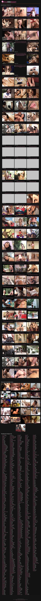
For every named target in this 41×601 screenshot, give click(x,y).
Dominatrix (11, 474)
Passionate (26, 477)
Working (34, 565)
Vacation (34, 535)
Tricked (33, 519)
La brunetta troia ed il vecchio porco (8, 181)
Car (2, 558)
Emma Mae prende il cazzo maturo (20, 146)
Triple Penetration (35, 521)
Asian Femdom (3, 477)
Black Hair (3, 528)
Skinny (26, 587)
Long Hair (18, 545)
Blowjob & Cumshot (4, 532)
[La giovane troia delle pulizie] (8, 151)
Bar (2, 503)
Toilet (33, 508)
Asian (2, 473)
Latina (18, 515)
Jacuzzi (18, 490)
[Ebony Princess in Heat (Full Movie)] (8, 256)
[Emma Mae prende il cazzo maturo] (20, 151)
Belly (2, 512)
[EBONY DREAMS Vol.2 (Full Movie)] (20, 326)
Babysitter (3, 495)
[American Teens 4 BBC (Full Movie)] (8, 268)
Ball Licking (3, 500)
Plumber (26, 497)
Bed (2, 510)
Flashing (11, 531)
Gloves (10, 581)
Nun (25, 449)
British (2, 543)
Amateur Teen (3, 449)
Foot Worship (11, 536)
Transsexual (34, 516)
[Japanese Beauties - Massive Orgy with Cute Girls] (20, 93)
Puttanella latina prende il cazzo (20, 181)
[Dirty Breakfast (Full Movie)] (20, 338)
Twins (33, 525)
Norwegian (26, 447)
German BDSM (11, 561)
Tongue (33, 509)
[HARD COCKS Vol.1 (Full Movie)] (20, 303)
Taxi (33, 484)
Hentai (18, 446)
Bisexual (3, 523)
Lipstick (18, 541)
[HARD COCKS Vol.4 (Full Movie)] (33, 338)
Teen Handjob (34, 489)
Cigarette (3, 572)
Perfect (26, 479)
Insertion (18, 476)
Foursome (11, 539)
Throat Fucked (34, 497)
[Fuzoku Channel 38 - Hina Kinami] (33, 58)
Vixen (33, 543)
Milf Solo (18, 579)
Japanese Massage (19, 497)
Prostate (26, 512)
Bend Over (3, 513)
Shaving (26, 571)
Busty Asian (3, 548)
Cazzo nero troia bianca (8, 158)
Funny (10, 549)
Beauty (3, 508)
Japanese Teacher (19, 499)
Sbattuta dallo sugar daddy (32, 181)
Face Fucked (11, 506)
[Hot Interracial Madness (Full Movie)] (33, 256)
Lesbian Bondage (19, 523)
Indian (18, 473)
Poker (25, 499)
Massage (18, 562)
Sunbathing (34, 470)
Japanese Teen (19, 500)
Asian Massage (3, 480)
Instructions (18, 477)
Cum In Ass (11, 447)
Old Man (26, 457)
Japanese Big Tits (19, 493)
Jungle (18, 506)
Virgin (33, 541)
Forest (10, 538)
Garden (10, 556)
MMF (18, 556)
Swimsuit (34, 476)
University (34, 531)
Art (2, 472)
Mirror (18, 582)
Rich (25, 538)
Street (33, 463)
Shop (25, 579)
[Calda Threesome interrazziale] (33, 151)
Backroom (3, 496)
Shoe (25, 577)
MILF (18, 552)
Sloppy (26, 591)
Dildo (10, 464)
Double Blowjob (11, 476)
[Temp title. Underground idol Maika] (20, 81)
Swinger (34, 477)
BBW (2, 490)
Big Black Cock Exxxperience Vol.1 (8, 123)
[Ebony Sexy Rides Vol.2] (33, 116)
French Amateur (11, 542)
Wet (33, 552)
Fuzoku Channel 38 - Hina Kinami (33, 53)
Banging (3, 502)
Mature (18, 567)
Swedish (34, 473)
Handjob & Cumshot (19, 441)
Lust (17, 551)
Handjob (18, 440)
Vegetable (34, 538)
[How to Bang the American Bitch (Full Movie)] (33, 245)
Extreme (11, 503)
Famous (11, 510)
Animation (3, 467)
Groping (11, 590)
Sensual (26, 564)
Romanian (26, 541)
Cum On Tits (11, 453)
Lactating (18, 512)
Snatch (33, 437)
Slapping (26, 589)
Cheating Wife (3, 566)
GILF (10, 551)
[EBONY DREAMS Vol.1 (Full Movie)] (33, 315)
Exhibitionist (11, 499)
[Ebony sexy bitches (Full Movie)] (8, 233)
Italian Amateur (19, 483)
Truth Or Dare (34, 522)
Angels (3, 466)
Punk (25, 519)
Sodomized (34, 441)
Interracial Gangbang (19, 480)
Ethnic (10, 495)
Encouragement (11, 493)
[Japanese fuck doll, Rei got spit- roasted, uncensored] (20, 35)
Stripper (34, 464)
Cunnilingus (11, 456)
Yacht (33, 568)
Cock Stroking (3, 581)
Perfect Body (26, 480)
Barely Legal (3, 505)
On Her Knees (26, 459)
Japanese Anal (19, 492)
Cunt (10, 457)
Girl (10, 575)
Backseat (3, 497)
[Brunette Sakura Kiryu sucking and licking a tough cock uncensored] (33, 128)
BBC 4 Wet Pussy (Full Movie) (8, 216)
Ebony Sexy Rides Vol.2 (33, 111)
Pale (25, 472)
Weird (33, 551)
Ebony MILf (11, 489)
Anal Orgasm (3, 462)
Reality (26, 531)
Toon (33, 510)
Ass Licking (3, 483)
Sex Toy (26, 568)
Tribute (33, 518)
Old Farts (26, 456)
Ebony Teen (11, 490)
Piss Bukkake (26, 490)
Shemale (26, 572)
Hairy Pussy (18, 438)
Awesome (3, 489)
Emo (10, 492)
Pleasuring (26, 495)
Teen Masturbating (35, 490)
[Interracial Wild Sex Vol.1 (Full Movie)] (20, 221)
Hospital (18, 461)
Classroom (3, 574)
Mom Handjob (19, 589)
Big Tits (3, 520)
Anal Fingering (3, 459)
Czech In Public (11, 460)
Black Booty (3, 526)
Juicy (18, 505)
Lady (18, 513)
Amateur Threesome (4, 450)
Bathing (3, 506)
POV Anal (26, 469)
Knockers (18, 509)
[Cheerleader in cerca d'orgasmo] (8, 175)
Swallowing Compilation (35, 472)
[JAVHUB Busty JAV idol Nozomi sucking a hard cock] (8, 116)
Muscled (26, 437)
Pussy (25, 520)
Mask (18, 561)
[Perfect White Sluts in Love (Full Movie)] (33, 280)
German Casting (11, 562)
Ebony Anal (11, 487)
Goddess (11, 582)
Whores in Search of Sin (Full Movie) (8, 321)
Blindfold (3, 529)
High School (18, 450)
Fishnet (10, 529)
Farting (10, 512)
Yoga (33, 569)
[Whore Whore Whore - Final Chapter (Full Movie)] (8, 338)
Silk (25, 584)
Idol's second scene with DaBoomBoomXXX (20, 41)
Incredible (18, 472)
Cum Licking (11, 450)
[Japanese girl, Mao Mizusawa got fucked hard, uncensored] (20, 23)
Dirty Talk (11, 467)
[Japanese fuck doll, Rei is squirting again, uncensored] (8, 11)
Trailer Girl (34, 513)
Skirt (25, 588)
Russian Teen (26, 551)
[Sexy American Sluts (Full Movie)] (8, 245)
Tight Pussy (34, 500)
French (10, 541)
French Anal (11, 543)
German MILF (11, 567)
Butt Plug (3, 552)
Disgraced (11, 469)
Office (25, 454)
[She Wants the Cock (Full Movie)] (33, 303)
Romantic (26, 542)
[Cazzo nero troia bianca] (8, 163)
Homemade (18, 457)
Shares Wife (26, 569)
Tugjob (33, 523)
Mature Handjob (19, 572)
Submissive (34, 469)
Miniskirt (18, 581)
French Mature (11, 544)
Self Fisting (26, 562)
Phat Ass (26, 484)
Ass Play (3, 484)
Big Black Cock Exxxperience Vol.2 (20, 123)
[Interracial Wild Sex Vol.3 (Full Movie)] (33, 233)
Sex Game (26, 566)
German (11, 558)
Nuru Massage (26, 451)
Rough (26, 543)
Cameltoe (3, 556)
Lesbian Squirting (19, 535)
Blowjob (3, 531)
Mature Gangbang (19, 571)
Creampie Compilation (12, 436)
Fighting (11, 522)
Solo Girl (34, 444)
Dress (10, 480)
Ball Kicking (3, 499)
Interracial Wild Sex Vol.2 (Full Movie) (33, 216)
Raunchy (26, 529)
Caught (3, 562)
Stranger (34, 460)
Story (33, 459)
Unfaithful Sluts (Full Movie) (32, 321)
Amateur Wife (3, 451)
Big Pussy (3, 519)
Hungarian (18, 469)
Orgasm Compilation (27, 464)
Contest (3, 588)
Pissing (26, 492)
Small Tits (26, 594)
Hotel (18, 464)
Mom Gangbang (19, 588)
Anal (2, 453)
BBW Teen (3, 492)
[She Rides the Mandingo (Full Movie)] (20, 256)
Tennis (33, 492)
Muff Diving (26, 436)
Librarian (18, 538)
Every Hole (11, 497)
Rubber (26, 545)
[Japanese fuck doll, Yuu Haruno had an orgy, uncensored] (20, 373)
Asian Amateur (3, 474)
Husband (18, 470)
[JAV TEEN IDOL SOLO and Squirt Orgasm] (33, 70)
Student (34, 467)
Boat (2, 533)
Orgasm (26, 463)
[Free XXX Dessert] (9, 2)
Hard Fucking (18, 443)
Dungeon (11, 483)
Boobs (2, 536)
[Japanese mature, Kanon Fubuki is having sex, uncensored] (33, 198)
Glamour (11, 579)
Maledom (18, 558)
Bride (2, 542)
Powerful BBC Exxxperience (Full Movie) (20, 344)
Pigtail (26, 489)
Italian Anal (18, 484)
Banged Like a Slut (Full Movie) (20, 309)
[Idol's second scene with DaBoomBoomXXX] (20, 46)
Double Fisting (11, 477)
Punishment (26, 518)
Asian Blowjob (3, 476)
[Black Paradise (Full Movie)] (33, 350)
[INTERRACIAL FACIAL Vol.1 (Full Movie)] (33, 268)
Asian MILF (3, 479)
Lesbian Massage (19, 529)
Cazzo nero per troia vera (8, 193)
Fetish (10, 521)
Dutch (10, 484)
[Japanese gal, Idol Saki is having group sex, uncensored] (8, 70)
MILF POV (18, 555)
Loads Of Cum (19, 543)
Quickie (26, 528)
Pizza (25, 493)
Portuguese (26, 505)
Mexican (18, 577)
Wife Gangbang (34, 558)
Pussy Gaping (26, 522)
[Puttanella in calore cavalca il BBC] (33, 163)
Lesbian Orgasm (19, 531)
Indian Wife (18, 474)
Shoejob (26, 578)
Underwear (34, 529)
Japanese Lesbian (19, 495)
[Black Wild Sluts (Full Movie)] (33, 291)
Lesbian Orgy (18, 532)
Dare (10, 462)
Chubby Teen (3, 571)
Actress (3, 440)
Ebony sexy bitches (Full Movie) (8, 228)
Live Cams (18, 542)
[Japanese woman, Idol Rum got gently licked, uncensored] (33, 105)
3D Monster (3, 437)
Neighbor (26, 443)
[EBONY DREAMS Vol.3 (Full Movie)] (8, 350)
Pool (25, 503)
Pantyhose (26, 474)
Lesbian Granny (19, 526)
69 (2, 439)
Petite (25, 483)
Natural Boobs (26, 439)
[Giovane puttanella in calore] (20, 140)
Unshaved (34, 532)
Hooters (18, 459)
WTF (33, 545)
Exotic (10, 500)
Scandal (26, 556)
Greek (10, 589)
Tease (33, 485)
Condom (3, 587)
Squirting (34, 454)
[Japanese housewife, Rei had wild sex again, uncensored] (33, 35)
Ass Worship (3, 486)
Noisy (25, 446)
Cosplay (3, 590)
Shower (26, 582)
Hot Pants (18, 463)
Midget (18, 578)
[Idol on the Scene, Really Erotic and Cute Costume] (33, 46)
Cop (2, 589)
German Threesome (12, 572)
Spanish (34, 447)
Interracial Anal (19, 479)
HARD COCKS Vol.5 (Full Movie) (8, 356)
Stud (33, 466)
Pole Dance (26, 500)
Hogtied (18, 453)
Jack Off (18, 489)
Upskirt (33, 533)
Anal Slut (3, 464)
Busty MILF (3, 549)
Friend (10, 545)
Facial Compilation (12, 508)
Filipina (10, 523)
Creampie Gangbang (12, 437)
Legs (18, 518)
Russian (26, 546)
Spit (33, 450)
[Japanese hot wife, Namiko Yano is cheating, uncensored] (33, 361)
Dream (10, 479)
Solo (33, 443)
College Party (3, 584)
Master (18, 564)
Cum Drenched (11, 443)
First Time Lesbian (12, 528)
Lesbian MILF (18, 528)
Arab (2, 470)
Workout (34, 566)
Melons (18, 575)
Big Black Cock (3, 515)
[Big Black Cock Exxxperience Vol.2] (20, 128)
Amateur (3, 444)
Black (2, 525)
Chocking (3, 568)
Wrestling (34, 567)
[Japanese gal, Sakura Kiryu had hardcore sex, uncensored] (33, 23)
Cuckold (11, 439)
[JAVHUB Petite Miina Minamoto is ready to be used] (8, 81)
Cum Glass (11, 446)
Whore (33, 555)
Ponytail (26, 502)
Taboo (33, 480)
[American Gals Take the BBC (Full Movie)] (20, 233)
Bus (2, 546)
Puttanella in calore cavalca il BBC (33, 158)
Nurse (25, 450)
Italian (18, 482)
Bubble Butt (3, 544)
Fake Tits (11, 509)
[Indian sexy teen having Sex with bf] (20, 210)
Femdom (11, 519)
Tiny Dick (34, 502)
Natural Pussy (26, 440)
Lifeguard (18, 539)
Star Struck (32, 76)
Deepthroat (11, 463)
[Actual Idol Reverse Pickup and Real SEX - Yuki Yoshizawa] (8, 58)
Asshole (3, 487)
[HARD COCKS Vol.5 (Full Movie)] (8, 361)
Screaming (26, 558)
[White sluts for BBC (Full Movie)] (20, 280)
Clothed (3, 579)
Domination (11, 473)
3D (2, 436)
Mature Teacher (19, 574)
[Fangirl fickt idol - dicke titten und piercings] (20, 361)
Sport (33, 451)
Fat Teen (11, 515)
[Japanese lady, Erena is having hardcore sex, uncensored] (33, 210)
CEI (2, 554)
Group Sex (11, 591)
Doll (10, 472)
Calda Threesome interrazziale (33, 146)
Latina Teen (18, 516)
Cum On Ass (11, 451)
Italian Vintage (19, 487)
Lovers (18, 548)
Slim (25, 590)
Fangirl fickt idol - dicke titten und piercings (20, 356)
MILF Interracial (19, 554)
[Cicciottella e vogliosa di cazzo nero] (20, 163)
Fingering (11, 525)
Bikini (2, 521)
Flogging (11, 533)
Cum (10, 441)
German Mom (11, 569)
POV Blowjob (26, 470)
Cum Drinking (11, 444)
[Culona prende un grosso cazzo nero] (20, 198)
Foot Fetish (11, 535)
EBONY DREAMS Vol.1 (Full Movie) (32, 309)
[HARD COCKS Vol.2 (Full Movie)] (8, 315)
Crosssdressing (11, 438)
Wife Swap (34, 561)
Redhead (26, 532)
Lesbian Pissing (19, 533)
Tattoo (33, 483)
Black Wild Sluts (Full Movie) (32, 286)
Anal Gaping (3, 461)
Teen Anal (34, 487)
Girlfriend (11, 578)
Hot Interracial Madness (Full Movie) (32, 251)
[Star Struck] (33, 81)
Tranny (33, 515)
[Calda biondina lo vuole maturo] (33, 175)
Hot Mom (18, 462)
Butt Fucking (3, 551)
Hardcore (18, 444)
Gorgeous (11, 585)
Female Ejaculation (12, 518)
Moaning (18, 585)
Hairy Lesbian (18, 436)
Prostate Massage (27, 513)
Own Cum (26, 467)
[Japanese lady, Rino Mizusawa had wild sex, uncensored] (33, 373)
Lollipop (18, 544)
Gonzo (10, 584)
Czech (10, 459)
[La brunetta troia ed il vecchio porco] (8, 186)
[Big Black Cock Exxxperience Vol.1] (8, 128)
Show (25, 581)
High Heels (18, 449)
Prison (26, 510)
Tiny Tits (34, 503)
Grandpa (11, 587)
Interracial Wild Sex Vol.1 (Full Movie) (20, 216)
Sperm (33, 449)
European (11, 496)
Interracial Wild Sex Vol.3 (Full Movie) (33, 228)
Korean (18, 510)
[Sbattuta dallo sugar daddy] (33, 186)
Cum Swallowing (11, 454)
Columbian (3, 585)
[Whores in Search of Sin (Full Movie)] (8, 326)
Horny (18, 460)
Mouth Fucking (19, 594)
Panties (26, 473)
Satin (25, 554)
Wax (33, 549)
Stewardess (34, 456)
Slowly (26, 592)
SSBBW (26, 552)
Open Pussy (26, 461)
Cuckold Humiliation (12, 440)
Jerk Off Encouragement (20, 502)
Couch (3, 592)
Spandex (34, 446)
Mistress (18, 584)
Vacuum (34, 536)
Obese (26, 453)
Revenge (26, 536)
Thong (33, 495)
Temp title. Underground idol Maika (20, 76)
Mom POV (18, 590)
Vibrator (34, 539)
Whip (33, 554)
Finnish (10, 526)
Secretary (26, 559)
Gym (10, 592)
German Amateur (11, 559)
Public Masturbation (27, 516)
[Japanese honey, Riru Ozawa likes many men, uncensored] (8, 35)
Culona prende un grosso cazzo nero (20, 193)
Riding (26, 539)
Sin (25, 585)
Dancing (11, 461)
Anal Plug (3, 463)
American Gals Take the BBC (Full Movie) (20, 228)
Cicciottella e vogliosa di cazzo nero (20, 158)
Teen (33, 486)
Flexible (10, 532)
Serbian (26, 565)
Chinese (3, 567)
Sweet (33, 474)
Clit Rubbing (3, 577)
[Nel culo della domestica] (33, 140)
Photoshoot (26, 485)
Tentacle (34, 493)
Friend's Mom (11, 546)
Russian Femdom (27, 548)
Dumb (10, 482)
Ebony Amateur (11, 486)
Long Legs (18, 546)
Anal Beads (3, 454)
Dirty (10, 466)
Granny (10, 588)
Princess (26, 509)
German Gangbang (12, 564)
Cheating (3, 565)
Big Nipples (3, 518)
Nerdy (25, 444)
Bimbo (2, 522)
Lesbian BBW (18, 521)
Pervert (26, 482)
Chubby (3, 569)
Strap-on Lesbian (35, 462)
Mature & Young (19, 568)
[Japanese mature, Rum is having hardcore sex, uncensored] (8, 23)
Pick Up (26, 486)
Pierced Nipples (27, 487)
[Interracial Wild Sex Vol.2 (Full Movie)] (33, 221)
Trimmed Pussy (34, 520)
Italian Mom (18, 486)
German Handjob (12, 565)
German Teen (11, 571)
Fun (10, 548)
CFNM (2, 555)
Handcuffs (18, 439)
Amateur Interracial (4, 447)
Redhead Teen (26, 533)
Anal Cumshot (3, 457)
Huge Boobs (18, 466)
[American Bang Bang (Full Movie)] (20, 245)
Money (18, 591)
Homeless (18, 456)
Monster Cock (18, 592)
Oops (25, 460)
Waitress (34, 546)
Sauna (26, 555)
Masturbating (18, 565)
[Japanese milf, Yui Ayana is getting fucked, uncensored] (8, 373)
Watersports (34, 548)
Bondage (3, 535)
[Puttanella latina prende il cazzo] (20, 186)
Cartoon (3, 559)
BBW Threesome (4, 493)
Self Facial (26, 561)
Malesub (18, 559)
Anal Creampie (3, 456)
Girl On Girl (11, 577)
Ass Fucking (3, 482)
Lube (18, 549)
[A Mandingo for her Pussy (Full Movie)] (8, 303)
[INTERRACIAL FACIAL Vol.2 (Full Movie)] (8, 291)
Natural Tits (26, 441)
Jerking (18, 503)
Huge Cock (18, 467)
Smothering (34, 436)
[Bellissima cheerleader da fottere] (20, 175)
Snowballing (34, 438)
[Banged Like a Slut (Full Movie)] (20, 315)
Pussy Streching (27, 526)
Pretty (25, 508)
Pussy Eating (26, 521)
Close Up (3, 578)
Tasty (33, 482)
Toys (33, 512)
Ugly (33, 526)
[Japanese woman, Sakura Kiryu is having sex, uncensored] (20, 11)
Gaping (10, 555)
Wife (33, 556)
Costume (3, 591)
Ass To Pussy (3, 485)
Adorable (3, 441)
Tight (33, 499)
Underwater (34, 528)
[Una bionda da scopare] (8, 140)
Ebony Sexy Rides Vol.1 (20, 111)
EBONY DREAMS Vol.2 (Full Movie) (20, 321)
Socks (33, 440)
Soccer (33, 439)
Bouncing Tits (3, 539)
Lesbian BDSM (19, 522)
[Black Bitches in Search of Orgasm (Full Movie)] (20, 291)
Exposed (11, 502)
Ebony (10, 485)
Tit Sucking (34, 505)
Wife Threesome (34, 562)
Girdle (10, 574)
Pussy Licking (26, 523)
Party (25, 476)
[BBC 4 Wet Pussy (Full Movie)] (8, 221)
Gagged (11, 552)
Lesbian (18, 519)
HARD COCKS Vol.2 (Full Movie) (8, 309)
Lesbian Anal (18, 520)
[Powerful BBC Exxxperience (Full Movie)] (20, 350)
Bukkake (3, 545)
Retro (25, 535)
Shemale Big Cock (27, 574)
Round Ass (26, 544)
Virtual (33, 542)
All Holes (3, 443)
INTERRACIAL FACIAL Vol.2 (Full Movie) (8, 286)
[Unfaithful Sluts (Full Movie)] (33, 326)
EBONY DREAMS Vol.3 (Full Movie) (8, 344)
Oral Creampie (26, 462)
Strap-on (34, 461)
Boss (2, 538)
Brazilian (3, 541)
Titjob (33, 506)
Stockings (34, 457)
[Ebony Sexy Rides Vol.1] (20, 116)
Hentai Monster (19, 447)
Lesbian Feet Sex (19, 525)
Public (26, 515)
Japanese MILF (19, 496)
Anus (2, 469)
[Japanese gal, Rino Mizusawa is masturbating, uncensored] (8, 46)
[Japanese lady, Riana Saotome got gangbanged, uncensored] (8, 210)
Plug (25, 496)
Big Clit (3, 516)
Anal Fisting (3, 460)
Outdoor (26, 466)
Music (25, 438)
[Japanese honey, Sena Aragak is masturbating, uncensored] (33, 11)
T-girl (33, 479)
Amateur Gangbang (4, 446)
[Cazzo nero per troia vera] (8, 198)
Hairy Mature (18, 437)
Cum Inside (11, 449)
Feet (10, 516)
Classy (3, 575)
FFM (10, 505)
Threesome (34, 496)
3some (3, 438)
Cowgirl (3, 594)
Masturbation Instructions (20, 566)
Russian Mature (27, 549)
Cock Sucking (3, 582)
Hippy (18, 451)
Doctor (10, 470)
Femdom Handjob (12, 520)
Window (34, 564)
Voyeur (33, 544)
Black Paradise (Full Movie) (32, 344)
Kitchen (18, 508)
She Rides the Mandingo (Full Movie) (20, 251)
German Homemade (12, 566)
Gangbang (11, 554)
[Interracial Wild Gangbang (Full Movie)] (8, 280)
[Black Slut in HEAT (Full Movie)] (20, 268)
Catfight (3, 561)
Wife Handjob (34, 559)
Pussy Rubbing (26, 525)
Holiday (18, 454)
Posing (26, 506)
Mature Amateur (19, 569)
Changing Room (4, 564)
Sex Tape (26, 567)
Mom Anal (18, 587)
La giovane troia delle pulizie (8, 146)
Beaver (3, 509)
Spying (33, 453)
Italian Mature (18, 485)
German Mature (11, 568)
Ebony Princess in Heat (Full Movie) (8, 251)
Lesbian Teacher (19, 536)
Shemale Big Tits (27, 575)
